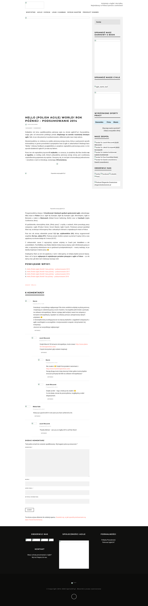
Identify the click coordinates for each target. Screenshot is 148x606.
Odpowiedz (37, 330)
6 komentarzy (37, 128)
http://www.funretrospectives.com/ (58, 369)
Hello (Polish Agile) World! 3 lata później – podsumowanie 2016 (48, 274)
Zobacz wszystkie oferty (112, 131)
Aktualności (29, 128)
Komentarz (29, 447)
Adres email (29, 488)
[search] (117, 22)
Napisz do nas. (42, 557)
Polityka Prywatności (108, 540)
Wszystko (31, 12)
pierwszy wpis (57, 132)
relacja (34, 285)
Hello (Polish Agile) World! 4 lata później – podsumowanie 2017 (48, 271)
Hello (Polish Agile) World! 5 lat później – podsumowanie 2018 (48, 276)
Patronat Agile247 (108, 542)
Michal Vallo (36, 406)
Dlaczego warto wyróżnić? (111, 128)
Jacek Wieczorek (33, 124)
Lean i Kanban (59, 12)
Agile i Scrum (43, 12)
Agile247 (28, 285)
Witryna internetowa (31, 496)
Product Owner (91, 12)
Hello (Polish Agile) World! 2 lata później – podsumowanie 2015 (48, 269)
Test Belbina (39, 245)
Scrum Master (74, 12)
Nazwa (27, 479)
